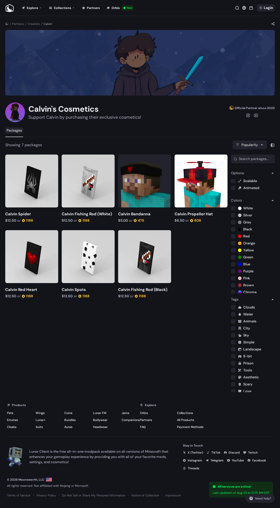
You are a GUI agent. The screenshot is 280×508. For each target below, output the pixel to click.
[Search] (237, 7)
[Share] (273, 24)
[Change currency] (244, 7)
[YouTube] (256, 115)
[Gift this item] (15, 158)
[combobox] (250, 145)
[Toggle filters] (272, 145)
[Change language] (49, 480)
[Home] (6, 23)
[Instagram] (248, 115)
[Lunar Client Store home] (9, 7)
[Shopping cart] (251, 7)
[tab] (14, 130)
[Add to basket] (9, 158)
